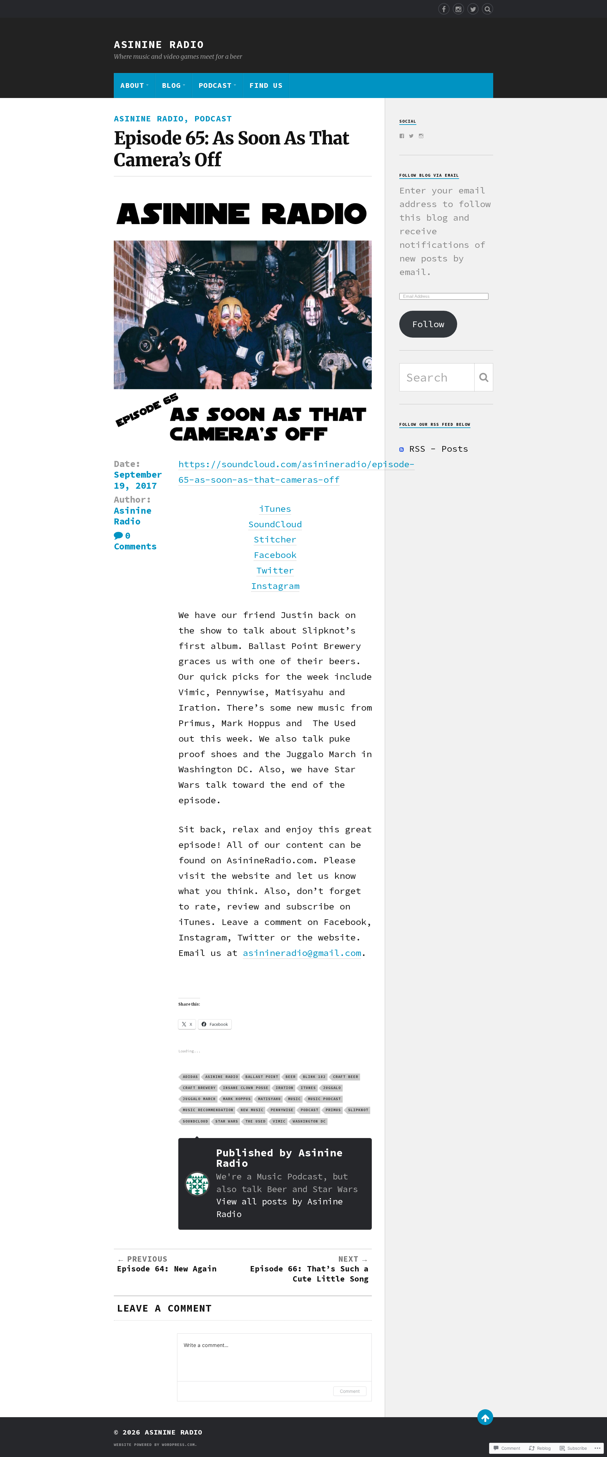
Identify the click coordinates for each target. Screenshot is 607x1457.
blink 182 (314, 1076)
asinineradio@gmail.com (302, 952)
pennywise (282, 1110)
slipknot (358, 1110)
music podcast (324, 1099)
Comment (350, 1391)
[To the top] (485, 1417)
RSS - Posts (438, 448)
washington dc (309, 1121)
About (132, 85)
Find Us (266, 85)
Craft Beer (345, 1076)
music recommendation (208, 1110)
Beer (290, 1076)
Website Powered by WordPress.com (154, 1444)
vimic (279, 1121)
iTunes (275, 508)
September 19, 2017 (138, 480)
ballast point (261, 1076)
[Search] (487, 9)
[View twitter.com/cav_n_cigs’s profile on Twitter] (411, 136)
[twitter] (473, 9)
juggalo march (199, 1099)
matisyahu (269, 1099)
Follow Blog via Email (429, 175)
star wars (226, 1121)
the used (255, 1121)
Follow (428, 324)
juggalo (332, 1088)
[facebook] (444, 9)
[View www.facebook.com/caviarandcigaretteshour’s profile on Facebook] (401, 136)
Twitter (275, 570)
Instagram (275, 585)
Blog (171, 85)
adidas (190, 1076)
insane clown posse (245, 1088)
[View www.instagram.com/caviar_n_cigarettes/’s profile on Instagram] (421, 136)
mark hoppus (237, 1099)
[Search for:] (446, 377)
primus (333, 1110)
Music (294, 1099)
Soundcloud (195, 1121)
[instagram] (458, 9)
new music (252, 1110)
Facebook (275, 554)
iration (284, 1088)
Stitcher (275, 539)
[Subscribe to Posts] (401, 448)
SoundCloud (275, 524)
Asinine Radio (159, 44)
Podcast (215, 85)
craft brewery (199, 1088)
